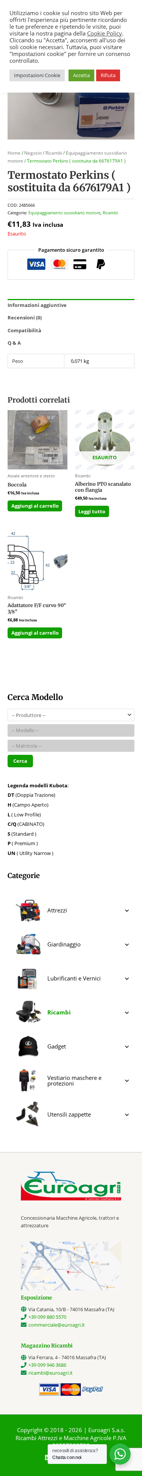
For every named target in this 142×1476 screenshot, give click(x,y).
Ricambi (53, 153)
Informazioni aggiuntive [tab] (37, 305)
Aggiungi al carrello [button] (35, 505)
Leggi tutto (91, 511)
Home (14, 153)
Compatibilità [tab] (24, 330)
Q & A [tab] (14, 342)
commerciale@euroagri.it (56, 1324)
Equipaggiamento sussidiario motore (64, 212)
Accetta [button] (81, 75)
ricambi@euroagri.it (50, 1372)
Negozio (33, 153)
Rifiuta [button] (108, 75)
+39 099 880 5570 (47, 1316)
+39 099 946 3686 (47, 1364)
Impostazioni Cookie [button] (37, 75)
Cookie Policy (104, 33)
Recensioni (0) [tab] (25, 317)
